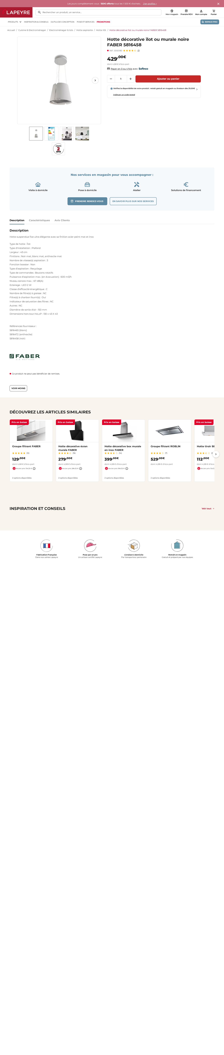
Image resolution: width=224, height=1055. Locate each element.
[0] (213, 10)
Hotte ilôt (101, 30)
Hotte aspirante (84, 30)
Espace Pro (211, 22)
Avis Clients (62, 220)
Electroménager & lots (61, 30)
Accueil (11, 30)
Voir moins (18, 388)
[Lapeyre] (16, 12)
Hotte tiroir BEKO (208, 446)
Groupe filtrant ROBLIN (165, 446)
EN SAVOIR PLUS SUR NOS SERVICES (133, 201)
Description (17, 220)
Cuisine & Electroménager (32, 30)
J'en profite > (150, 3)
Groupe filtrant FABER (26, 446)
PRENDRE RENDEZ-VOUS (89, 201)
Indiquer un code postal (124, 94)
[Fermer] (218, 4)
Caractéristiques (39, 220)
